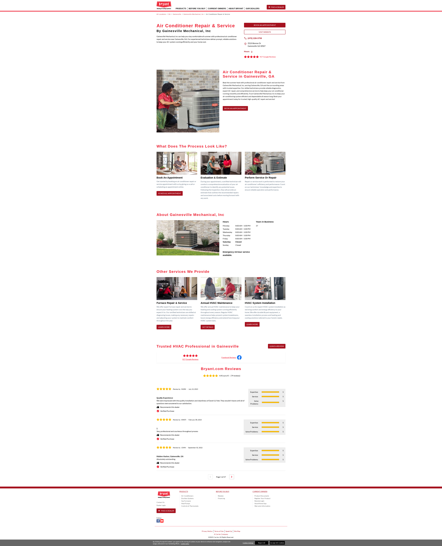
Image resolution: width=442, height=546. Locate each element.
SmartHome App (260, 503)
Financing (221, 498)
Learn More (164, 327)
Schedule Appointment (169, 193)
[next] (231, 476)
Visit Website (265, 32)
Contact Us (160, 502)
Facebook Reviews (228, 357)
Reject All (261, 543)
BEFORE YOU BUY (197, 8)
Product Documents (261, 496)
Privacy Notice (207, 531)
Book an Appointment (265, 25)
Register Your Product (262, 498)
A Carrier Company (221, 534)
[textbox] (254, 92)
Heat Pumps (185, 503)
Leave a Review (277, 346)
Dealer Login (161, 505)
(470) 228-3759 (255, 38)
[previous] (210, 476)
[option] (221, 427)
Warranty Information (262, 506)
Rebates (221, 496)
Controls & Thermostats (189, 506)
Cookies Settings (248, 543)
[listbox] (221, 427)
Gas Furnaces (186, 501)
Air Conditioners (187, 496)
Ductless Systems (187, 498)
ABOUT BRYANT (235, 8)
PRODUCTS (181, 8)
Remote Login (259, 501)
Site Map (237, 531)
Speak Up (228, 531)
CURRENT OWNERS (217, 8)
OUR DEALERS (252, 8)
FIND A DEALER (277, 7)
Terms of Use (219, 531)
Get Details (207, 327)
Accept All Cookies (277, 543)
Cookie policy (185, 544)
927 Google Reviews (190, 359)
